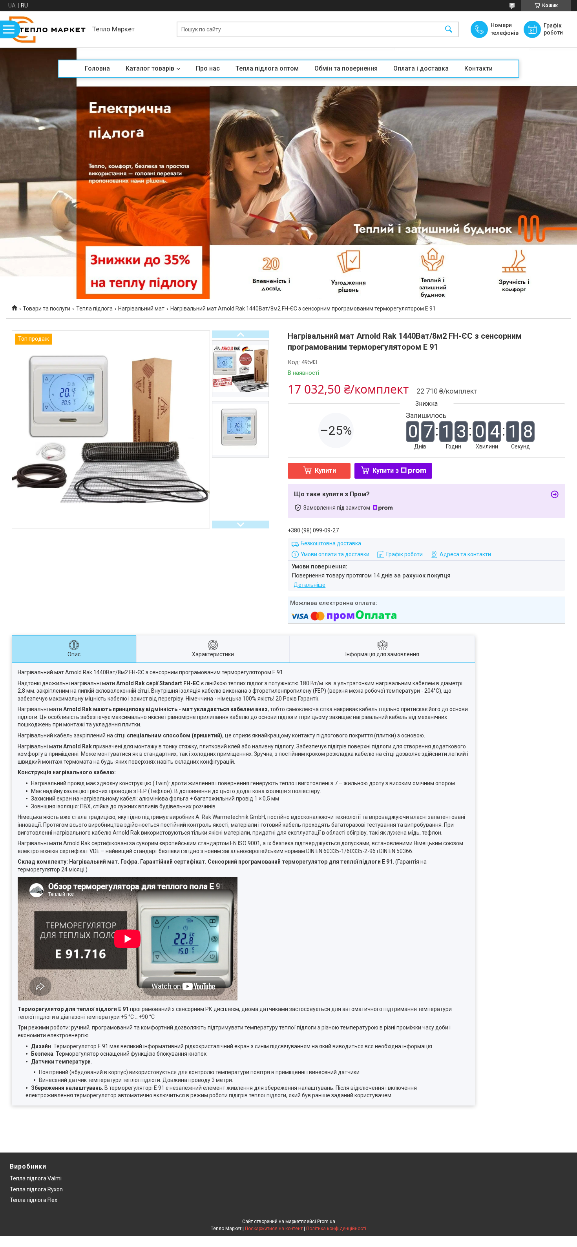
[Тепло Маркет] (47, 29)
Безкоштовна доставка (331, 543)
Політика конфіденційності (336, 1228)
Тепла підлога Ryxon (36, 1189)
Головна (97, 68)
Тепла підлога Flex (33, 1200)
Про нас (208, 68)
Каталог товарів (150, 68)
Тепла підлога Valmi (36, 1178)
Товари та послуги (46, 308)
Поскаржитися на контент (274, 1228)
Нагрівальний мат (141, 308)
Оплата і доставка (421, 68)
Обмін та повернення (346, 68)
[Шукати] (448, 29)
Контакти (478, 68)
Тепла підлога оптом (267, 68)
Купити (325, 470)
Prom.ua (326, 1221)
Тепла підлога (94, 308)
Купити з (385, 470)
